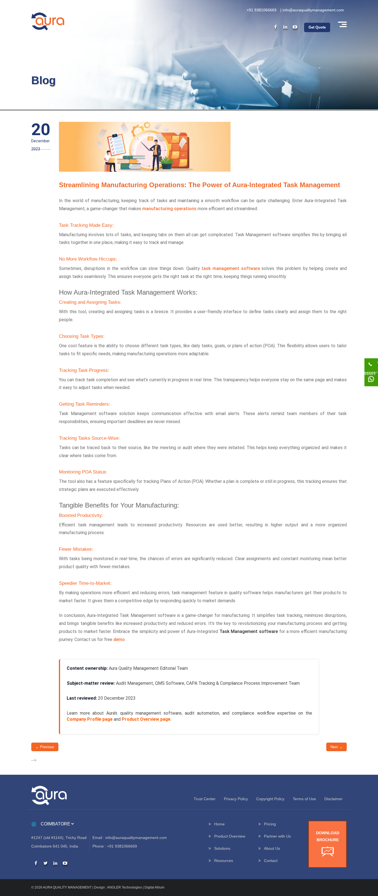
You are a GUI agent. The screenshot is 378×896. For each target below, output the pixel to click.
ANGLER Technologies (124, 887)
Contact (271, 860)
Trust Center (205, 799)
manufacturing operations (169, 208)
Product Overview (229, 836)
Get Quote (317, 27)
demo (119, 639)
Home (219, 824)
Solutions (222, 848)
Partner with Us (277, 836)
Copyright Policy (270, 799)
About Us (272, 848)
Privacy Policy (236, 799)
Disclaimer (333, 799)
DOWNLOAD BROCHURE (327, 836)
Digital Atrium (154, 887)
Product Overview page (146, 719)
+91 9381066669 (261, 10)
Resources (223, 860)
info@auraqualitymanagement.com (313, 10)
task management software (230, 268)
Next (336, 747)
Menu (342, 24)
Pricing (270, 824)
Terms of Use (304, 799)
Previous (44, 747)
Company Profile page (90, 719)
